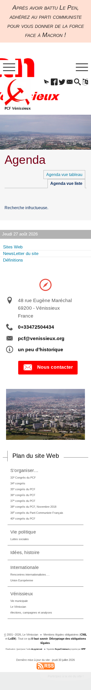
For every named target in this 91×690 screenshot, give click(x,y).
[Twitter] (62, 82)
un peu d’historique (40, 349)
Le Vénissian (18, 606)
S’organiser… (24, 470)
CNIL (83, 634)
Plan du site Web (35, 455)
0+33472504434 (36, 327)
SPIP (83, 649)
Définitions (13, 260)
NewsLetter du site (20, 253)
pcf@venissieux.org (41, 338)
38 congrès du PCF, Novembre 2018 (33, 506)
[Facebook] (54, 82)
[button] (46, 82)
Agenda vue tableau (64, 174)
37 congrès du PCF (22, 500)
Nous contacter (55, 367)
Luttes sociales (19, 539)
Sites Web (12, 247)
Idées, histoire (25, 552)
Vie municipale (19, 600)
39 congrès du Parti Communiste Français (36, 512)
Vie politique (23, 532)
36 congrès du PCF (22, 495)
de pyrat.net (36, 649)
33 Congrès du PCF (23, 477)
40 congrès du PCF (22, 518)
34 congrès (17, 483)
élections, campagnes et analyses (31, 612)
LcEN (11, 638)
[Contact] (70, 82)
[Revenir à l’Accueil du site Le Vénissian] (17, 94)
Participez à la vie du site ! (65, 676)
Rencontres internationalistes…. (30, 574)
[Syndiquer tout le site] (45, 665)
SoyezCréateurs (62, 649)
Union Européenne (21, 580)
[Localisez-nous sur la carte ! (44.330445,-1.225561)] (45, 284)
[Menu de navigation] (9, 67)
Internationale (24, 567)
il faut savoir (39, 638)
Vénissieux (21, 593)
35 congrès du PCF (22, 489)
